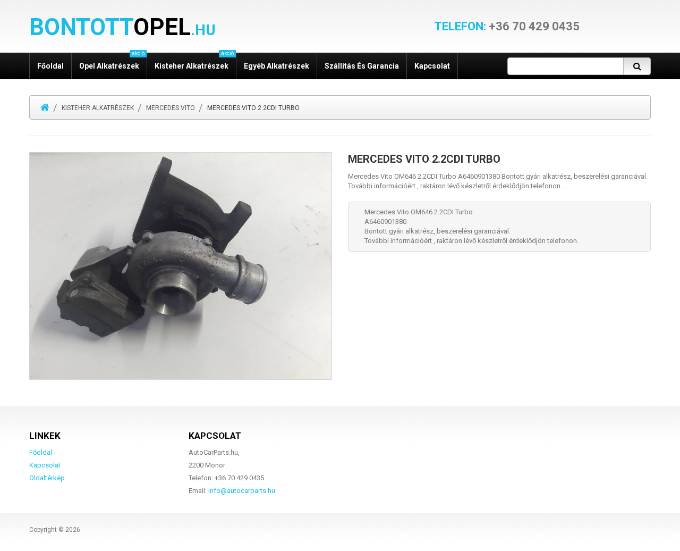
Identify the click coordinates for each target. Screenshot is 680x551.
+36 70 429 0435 (507, 26)
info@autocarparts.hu (241, 491)
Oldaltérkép (47, 478)
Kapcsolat (432, 66)
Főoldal (50, 66)
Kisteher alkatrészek (98, 108)
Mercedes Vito (170, 108)
